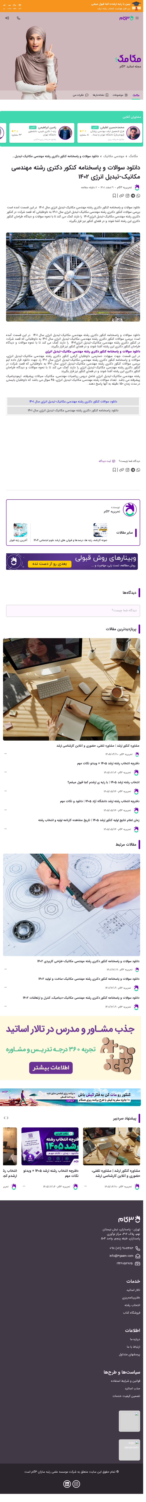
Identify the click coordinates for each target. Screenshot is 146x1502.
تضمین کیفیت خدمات (126, 1396)
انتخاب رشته (132, 1305)
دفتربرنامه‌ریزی (131, 1297)
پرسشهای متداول (129, 1354)
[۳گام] (126, 18)
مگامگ (133, 156)
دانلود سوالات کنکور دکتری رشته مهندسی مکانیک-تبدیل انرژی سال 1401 (73, 401)
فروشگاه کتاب (131, 1312)
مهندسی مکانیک (113, 156)
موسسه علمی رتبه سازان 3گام (49, 1471)
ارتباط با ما (133, 1346)
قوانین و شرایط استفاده (125, 1381)
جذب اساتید (132, 1388)
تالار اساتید (133, 1290)
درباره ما (135, 1339)
